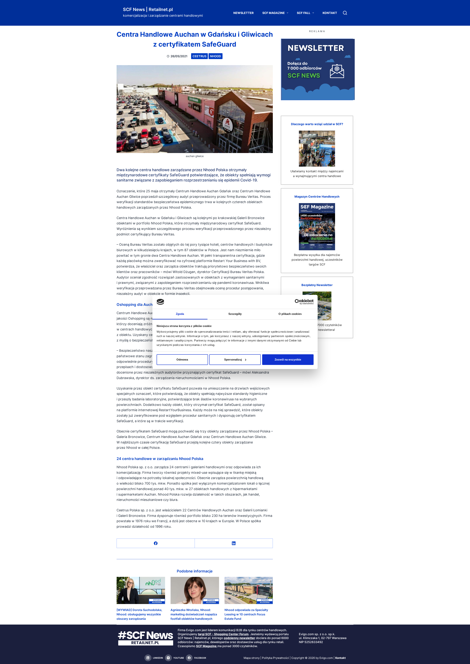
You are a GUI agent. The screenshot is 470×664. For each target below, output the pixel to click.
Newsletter (243, 13)
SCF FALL (303, 13)
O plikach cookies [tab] (290, 313)
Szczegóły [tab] (235, 313)
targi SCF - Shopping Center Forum (223, 634)
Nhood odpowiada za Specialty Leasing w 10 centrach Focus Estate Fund (246, 614)
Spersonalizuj (233, 359)
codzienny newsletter (239, 638)
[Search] (345, 13)
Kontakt (330, 13)
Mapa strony (252, 658)
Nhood (215, 56)
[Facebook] (156, 543)
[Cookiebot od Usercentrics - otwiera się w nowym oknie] (297, 302)
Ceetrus (199, 56)
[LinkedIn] (234, 543)
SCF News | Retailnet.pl (148, 9)
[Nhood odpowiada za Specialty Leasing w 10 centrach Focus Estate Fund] (249, 590)
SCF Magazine (273, 13)
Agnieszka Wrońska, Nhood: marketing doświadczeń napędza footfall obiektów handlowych (194, 614)
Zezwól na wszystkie (288, 359)
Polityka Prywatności (275, 658)
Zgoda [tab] (180, 313)
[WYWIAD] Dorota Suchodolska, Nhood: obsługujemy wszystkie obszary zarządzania (139, 614)
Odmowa (182, 359)
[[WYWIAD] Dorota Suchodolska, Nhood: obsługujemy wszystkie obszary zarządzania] (141, 590)
